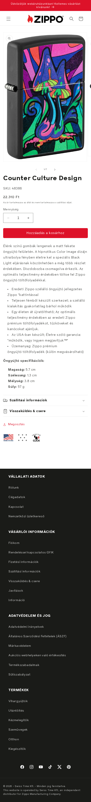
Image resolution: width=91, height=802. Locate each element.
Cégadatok (16, 497)
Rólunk (13, 487)
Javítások (15, 590)
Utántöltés (16, 710)
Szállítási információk (24, 571)
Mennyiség (11, 209)
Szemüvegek (18, 729)
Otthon (13, 739)
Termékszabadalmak (23, 665)
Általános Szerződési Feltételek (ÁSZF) (37, 636)
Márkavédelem (19, 645)
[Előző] (36, 169)
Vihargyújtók (18, 701)
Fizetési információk (23, 562)
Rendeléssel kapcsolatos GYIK (31, 552)
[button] (8, 18)
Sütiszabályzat (19, 674)
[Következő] (54, 169)
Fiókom (14, 543)
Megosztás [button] (16, 424)
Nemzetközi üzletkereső (26, 516)
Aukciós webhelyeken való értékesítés (37, 655)
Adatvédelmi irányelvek (26, 626)
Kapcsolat (15, 506)
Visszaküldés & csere (24, 581)
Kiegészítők (17, 749)
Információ (16, 600)
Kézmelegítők (18, 720)
